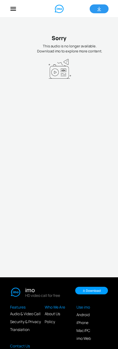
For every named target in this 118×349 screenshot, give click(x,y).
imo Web (83, 338)
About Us (52, 313)
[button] (13, 9)
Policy (50, 321)
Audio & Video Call (25, 313)
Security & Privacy (25, 321)
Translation (20, 329)
